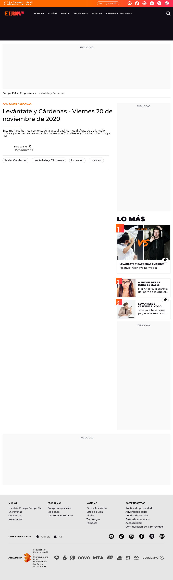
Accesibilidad (134, 522)
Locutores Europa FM (60, 515)
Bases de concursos (138, 519)
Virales (90, 515)
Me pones (53, 511)
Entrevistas (15, 511)
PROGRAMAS (81, 13)
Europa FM (10, 93)
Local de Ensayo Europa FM (25, 508)
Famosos (91, 522)
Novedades (15, 519)
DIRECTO (39, 13)
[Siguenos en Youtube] (130, 3)
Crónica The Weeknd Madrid (18, 2)
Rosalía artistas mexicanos (17, 4)
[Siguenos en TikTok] (121, 538)
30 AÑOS (52, 13)
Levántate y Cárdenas (51, 93)
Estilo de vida (94, 511)
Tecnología (93, 519)
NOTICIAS (97, 13)
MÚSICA (65, 13)
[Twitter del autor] (30, 146)
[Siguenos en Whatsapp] (167, 3)
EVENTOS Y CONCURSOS (119, 13)
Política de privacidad (139, 508)
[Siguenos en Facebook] (152, 3)
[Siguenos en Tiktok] (137, 3)
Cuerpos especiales (59, 508)
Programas (27, 93)
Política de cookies (137, 515)
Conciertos (15, 515)
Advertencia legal (136, 511)
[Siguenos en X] (151, 538)
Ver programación (108, 3)
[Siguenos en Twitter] (159, 3)
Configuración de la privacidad (144, 526)
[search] (168, 13)
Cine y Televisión (96, 508)
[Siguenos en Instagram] (144, 3)
